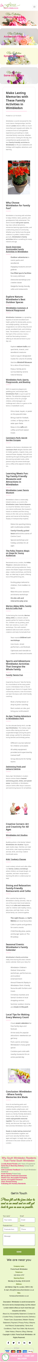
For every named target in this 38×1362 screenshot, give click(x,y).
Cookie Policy (8, 1316)
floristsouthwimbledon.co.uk (19, 1296)
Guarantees (18, 1319)
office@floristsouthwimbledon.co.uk (21, 1290)
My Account (29, 1328)
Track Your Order (18, 1328)
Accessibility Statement (18, 1313)
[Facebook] (8, 1343)
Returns (18, 1331)
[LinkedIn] (24, 1343)
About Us (6, 1313)
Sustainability (19, 1325)
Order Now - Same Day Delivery (22, 1357)
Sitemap (30, 1331)
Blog (24, 1331)
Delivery (32, 1316)
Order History (10, 1331)
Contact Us (31, 1313)
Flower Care (8, 1319)
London (13, 126)
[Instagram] (19, 1343)
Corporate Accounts (21, 1316)
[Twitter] (14, 1343)
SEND (19, 1251)
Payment (14, 1322)
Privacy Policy (23, 1322)
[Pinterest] (30, 1343)
